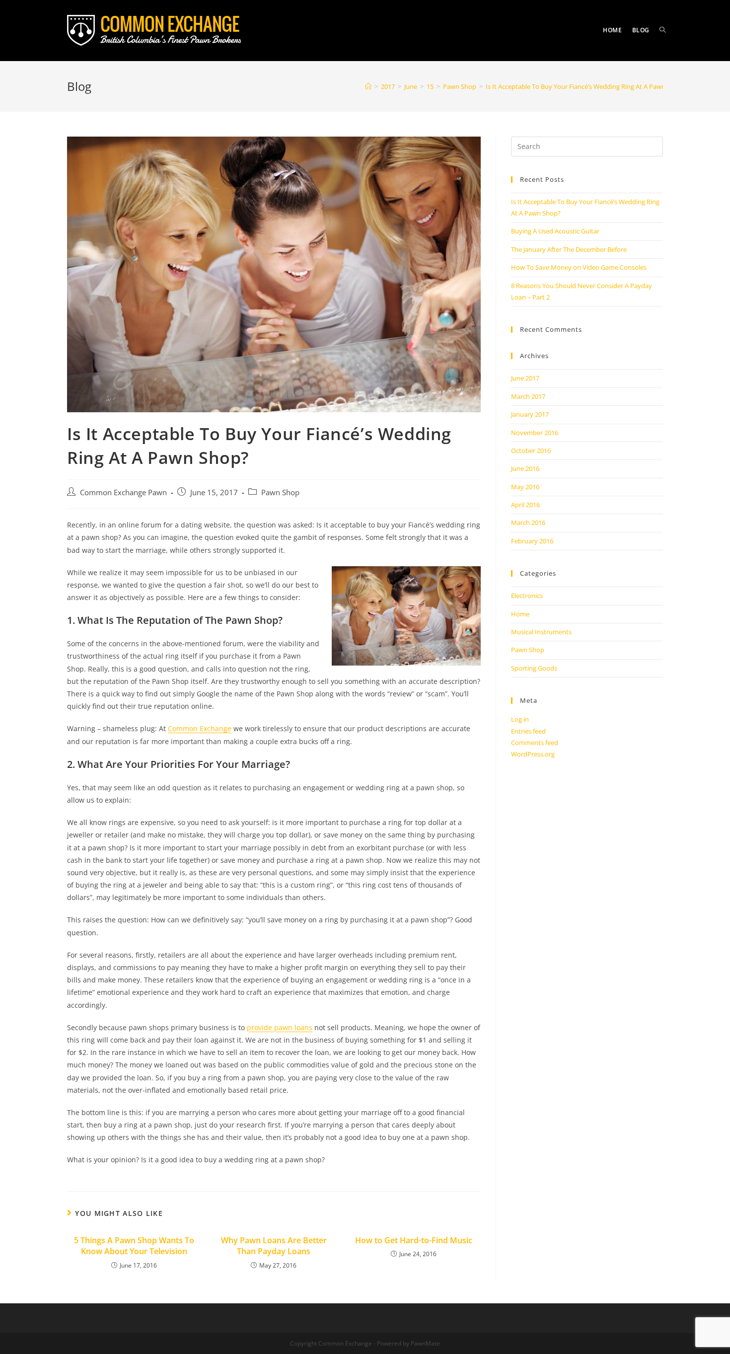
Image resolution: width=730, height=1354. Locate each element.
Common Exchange (199, 728)
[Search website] (662, 30)
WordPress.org (533, 754)
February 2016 (532, 540)
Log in (520, 719)
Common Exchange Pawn (123, 492)
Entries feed (528, 731)
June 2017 (525, 378)
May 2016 (525, 486)
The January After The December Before (569, 249)
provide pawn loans (279, 1027)
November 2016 (534, 432)
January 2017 (530, 414)
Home (520, 613)
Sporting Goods (534, 668)
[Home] (368, 86)
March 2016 (528, 522)
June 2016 (525, 468)
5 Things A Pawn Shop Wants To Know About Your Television (134, 1246)
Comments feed (534, 742)
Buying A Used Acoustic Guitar (555, 230)
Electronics (527, 595)
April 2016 (525, 504)
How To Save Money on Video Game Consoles (579, 267)
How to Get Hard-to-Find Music (413, 1240)
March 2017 (528, 396)
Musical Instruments (541, 631)
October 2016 (531, 450)
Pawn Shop (280, 492)
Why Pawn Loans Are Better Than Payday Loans (274, 1246)
